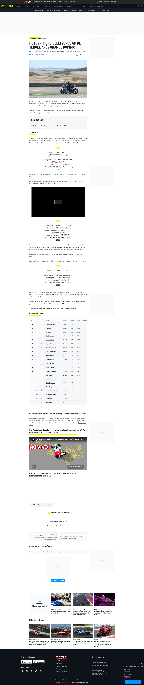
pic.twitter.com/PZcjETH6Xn (58, 164)
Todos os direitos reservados (80, 682)
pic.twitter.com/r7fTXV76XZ (58, 235)
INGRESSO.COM (38, 1)
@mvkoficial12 (52, 228)
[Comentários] (84, 55)
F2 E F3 (77, 6)
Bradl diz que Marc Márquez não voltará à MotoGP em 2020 (50, 126)
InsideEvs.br (59, 661)
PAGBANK (53, 1)
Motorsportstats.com (61, 671)
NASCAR (69, 6)
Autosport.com (60, 669)
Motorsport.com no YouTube (52, 10)
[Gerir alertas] (68, 525)
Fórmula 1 (18, 6)
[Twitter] (52, 525)
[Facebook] (48, 525)
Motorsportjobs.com (61, 666)
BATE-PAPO (109, 1)
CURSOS (60, 1)
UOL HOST (47, 1)
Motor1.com (59, 663)
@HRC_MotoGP (52, 275)
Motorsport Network (65, 682)
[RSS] (41, 671)
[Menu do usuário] (141, 6)
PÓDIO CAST (82, 10)
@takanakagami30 (56, 155)
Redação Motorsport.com (36, 54)
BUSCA (100, 1)
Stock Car (36, 6)
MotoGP (27, 6)
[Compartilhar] (77, 55)
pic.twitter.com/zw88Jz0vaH (58, 280)
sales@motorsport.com (98, 668)
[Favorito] (80, 55)
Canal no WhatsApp (93, 10)
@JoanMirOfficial (49, 230)
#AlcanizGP (58, 162)
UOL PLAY (66, 1)
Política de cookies (71, 680)
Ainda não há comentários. (58, 551)
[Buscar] (138, 6)
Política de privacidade (83, 680)
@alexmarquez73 (66, 230)
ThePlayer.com (53, 418)
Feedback (94, 660)
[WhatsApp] (56, 525)
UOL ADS (72, 1)
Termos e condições (60, 680)
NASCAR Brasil (58, 6)
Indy (84, 6)
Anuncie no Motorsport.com (99, 662)
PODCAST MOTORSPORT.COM (69, 10)
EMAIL (118, 1)
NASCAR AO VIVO (105, 10)
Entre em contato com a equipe (100, 665)
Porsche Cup (47, 6)
